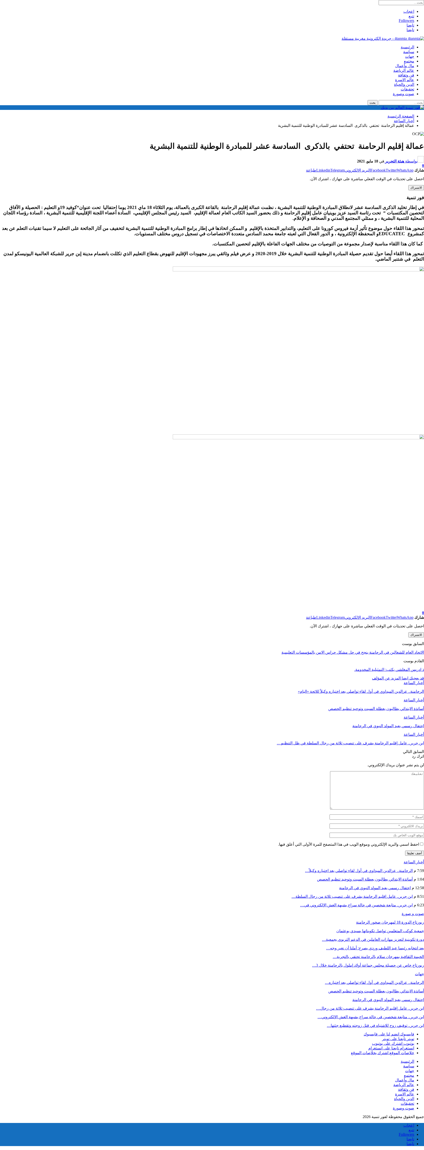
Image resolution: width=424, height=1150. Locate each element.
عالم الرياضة (403, 70)
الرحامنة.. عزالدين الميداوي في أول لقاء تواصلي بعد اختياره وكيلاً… (359, 871)
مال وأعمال (404, 66)
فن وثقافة (406, 75)
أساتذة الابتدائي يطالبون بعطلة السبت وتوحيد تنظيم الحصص (365, 879)
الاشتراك (416, 188)
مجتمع (409, 61)
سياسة (408, 52)
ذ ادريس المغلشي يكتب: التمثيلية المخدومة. (389, 669)
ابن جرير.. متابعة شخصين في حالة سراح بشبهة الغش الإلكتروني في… (356, 905)
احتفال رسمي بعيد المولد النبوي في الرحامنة (375, 888)
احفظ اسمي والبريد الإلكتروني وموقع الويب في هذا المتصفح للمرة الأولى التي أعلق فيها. (348, 844)
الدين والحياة (404, 84)
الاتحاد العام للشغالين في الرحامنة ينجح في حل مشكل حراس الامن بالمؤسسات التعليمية (352, 652)
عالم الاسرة (404, 80)
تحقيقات (407, 89)
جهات (409, 56)
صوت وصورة (403, 94)
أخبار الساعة (414, 683)
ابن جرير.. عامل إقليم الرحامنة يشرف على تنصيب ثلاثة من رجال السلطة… (352, 896)
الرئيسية (407, 47)
